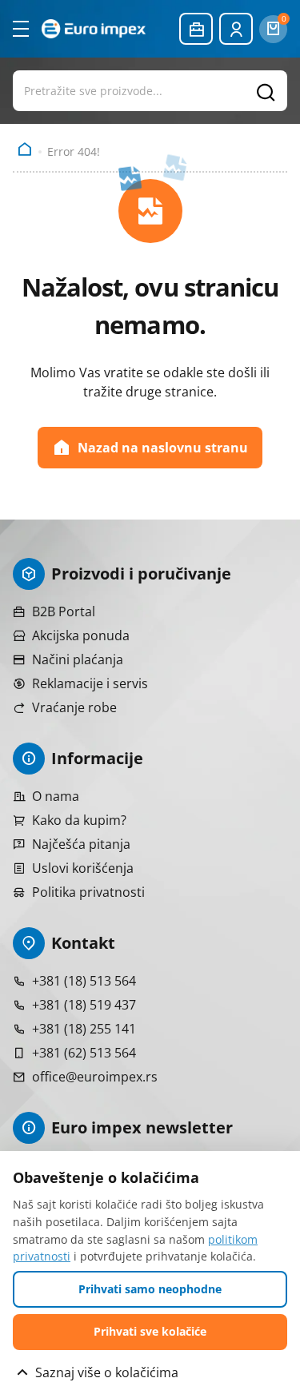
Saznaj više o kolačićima (106, 1372)
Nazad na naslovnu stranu (163, 447)
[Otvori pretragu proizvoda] (150, 90)
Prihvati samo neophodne (150, 1288)
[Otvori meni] (21, 29)
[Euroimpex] (94, 28)
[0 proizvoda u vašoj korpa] (273, 29)
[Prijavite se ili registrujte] (236, 29)
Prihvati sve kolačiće (150, 1331)
